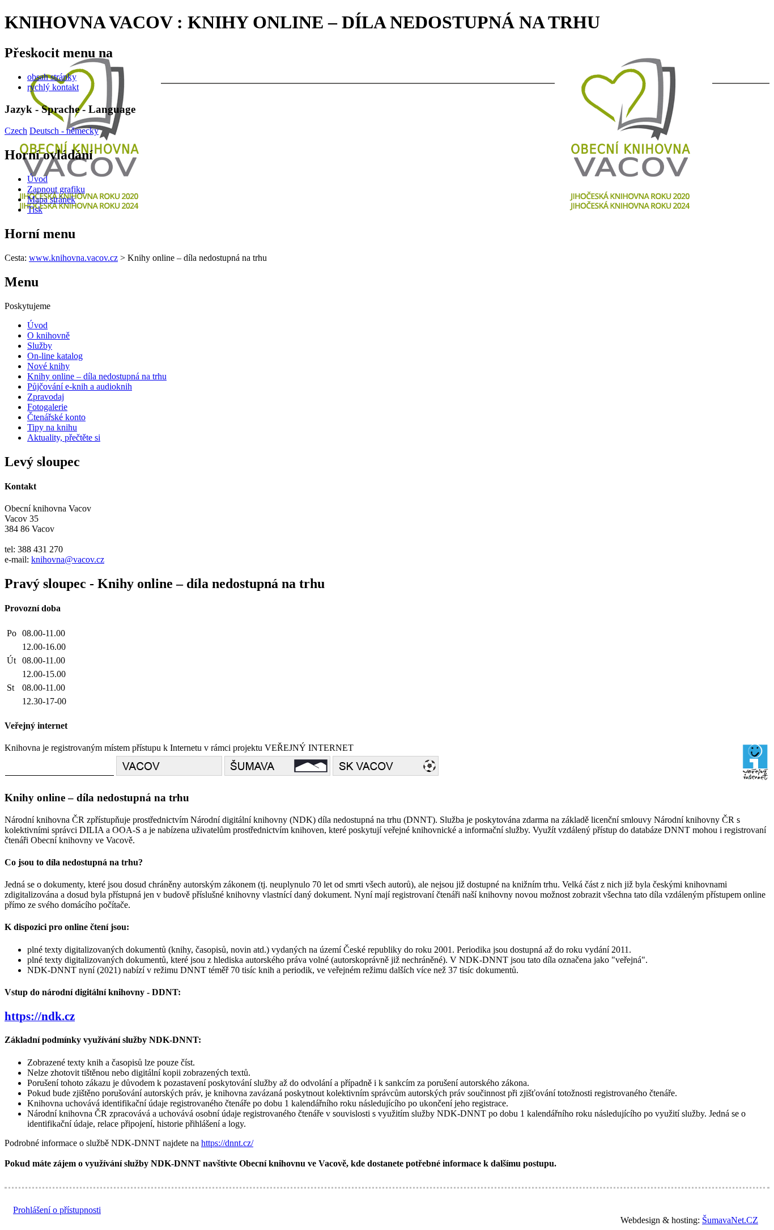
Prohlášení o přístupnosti (57, 1210)
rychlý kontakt (53, 87)
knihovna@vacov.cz (67, 559)
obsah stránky (51, 77)
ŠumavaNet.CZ (730, 1220)
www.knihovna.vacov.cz (73, 258)
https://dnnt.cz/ (227, 1143)
